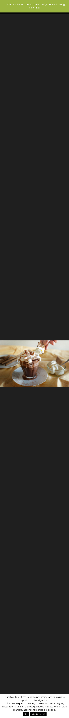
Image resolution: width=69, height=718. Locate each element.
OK (25, 714)
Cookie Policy (38, 714)
